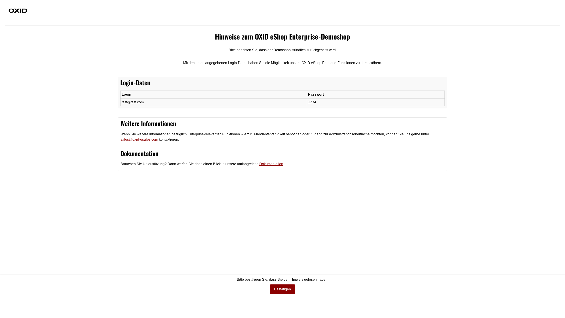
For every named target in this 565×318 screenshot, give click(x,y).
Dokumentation (271, 164)
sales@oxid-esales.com (139, 139)
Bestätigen (282, 289)
